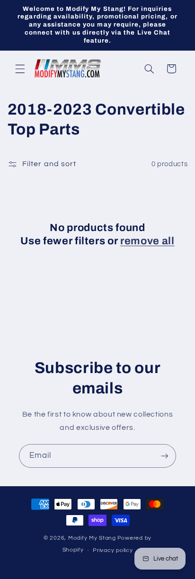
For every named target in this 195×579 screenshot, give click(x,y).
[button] (20, 69)
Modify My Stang (92, 538)
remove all (147, 241)
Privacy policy (113, 550)
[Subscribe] (165, 455)
